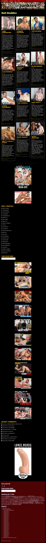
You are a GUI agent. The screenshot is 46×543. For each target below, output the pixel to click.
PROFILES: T (6, 530)
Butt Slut (24, 49)
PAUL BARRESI (12, 427)
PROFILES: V (6, 532)
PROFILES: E (6, 515)
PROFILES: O (6, 525)
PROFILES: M (6, 523)
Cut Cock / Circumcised (39, 48)
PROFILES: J (6, 520)
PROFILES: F (6, 516)
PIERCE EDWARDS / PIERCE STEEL (15, 424)
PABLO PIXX (4, 221)
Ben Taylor (7, 435)
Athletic (7, 496)
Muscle (27, 501)
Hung (40, 500)
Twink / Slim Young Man (37, 119)
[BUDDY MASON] (23, 129)
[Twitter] (2, 486)
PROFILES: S (6, 529)
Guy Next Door (7, 500)
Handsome (36, 49)
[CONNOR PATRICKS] (23, 23)
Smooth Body (6, 53)
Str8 (34, 503)
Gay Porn (27, 499)
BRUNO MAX (4, 252)
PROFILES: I (6, 519)
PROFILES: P (6, 526)
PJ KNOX (4, 225)
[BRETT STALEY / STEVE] (8, 133)
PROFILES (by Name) (7, 509)
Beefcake (21, 496)
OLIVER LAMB (5, 239)
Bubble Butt (21, 49)
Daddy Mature (19, 499)
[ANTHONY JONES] (23, 59)
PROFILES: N (6, 524)
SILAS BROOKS (5, 236)
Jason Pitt (11, 431)
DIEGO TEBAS (5, 219)
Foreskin (24, 499)
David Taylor (11, 425)
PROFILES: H (6, 518)
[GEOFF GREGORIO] (38, 128)
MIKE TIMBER (11, 440)
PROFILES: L (6, 522)
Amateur (3, 496)
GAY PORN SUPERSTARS (9, 510)
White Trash (39, 85)
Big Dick (6, 51)
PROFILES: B (6, 512)
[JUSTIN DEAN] (38, 23)
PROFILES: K (6, 521)
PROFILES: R (6, 528)
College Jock (34, 48)
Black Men (3, 497)
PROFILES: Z (6, 536)
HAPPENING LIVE (6, 508)
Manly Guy (18, 155)
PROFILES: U (6, 531)
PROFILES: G (6, 517)
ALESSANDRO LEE (6, 215)
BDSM (3, 51)
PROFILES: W (6, 533)
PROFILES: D (6, 514)
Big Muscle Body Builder (38, 496)
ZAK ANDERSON (5, 210)
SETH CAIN (4, 234)
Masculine (23, 501)
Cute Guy (10, 51)
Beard (17, 496)
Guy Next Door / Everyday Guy (18, 500)
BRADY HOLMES (5, 208)
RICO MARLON (5, 226)
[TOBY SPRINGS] (23, 95)
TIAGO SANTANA (5, 212)
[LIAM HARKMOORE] (8, 23)
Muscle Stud (20, 50)
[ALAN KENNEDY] (8, 64)
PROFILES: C (6, 513)
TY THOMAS (13, 429)
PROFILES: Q (6, 527)
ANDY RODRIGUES (6, 245)
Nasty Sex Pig (40, 501)
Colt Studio (25, 497)
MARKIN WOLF (5, 241)
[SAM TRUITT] (38, 94)
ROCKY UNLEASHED (6, 250)
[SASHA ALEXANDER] (8, 98)
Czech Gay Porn (12, 499)
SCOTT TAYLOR (12, 438)
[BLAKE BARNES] (38, 58)
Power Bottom (8, 52)
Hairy (29, 500)
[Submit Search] (2, 259)
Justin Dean (39, 49)
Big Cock (26, 496)
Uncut (11, 504)
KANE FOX (4, 232)
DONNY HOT (4, 217)
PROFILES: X (6, 534)
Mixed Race (8, 158)
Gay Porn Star (34, 499)
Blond (8, 51)
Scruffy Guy (11, 503)
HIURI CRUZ (4, 247)
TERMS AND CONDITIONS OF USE (9, 537)
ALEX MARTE (5, 228)
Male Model (11, 501)
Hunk (43, 500)
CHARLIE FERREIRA (6, 223)
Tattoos (43, 49)
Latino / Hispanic (5, 501)
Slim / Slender (40, 118)
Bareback (13, 496)
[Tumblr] (4, 486)
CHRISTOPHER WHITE (6, 230)
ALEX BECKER (5, 213)
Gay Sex (39, 499)
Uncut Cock (6, 159)
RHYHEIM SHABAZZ (6, 243)
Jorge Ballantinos (11, 433)
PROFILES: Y (6, 535)
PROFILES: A (6, 511)
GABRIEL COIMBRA (6, 249)
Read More (8, 49)
